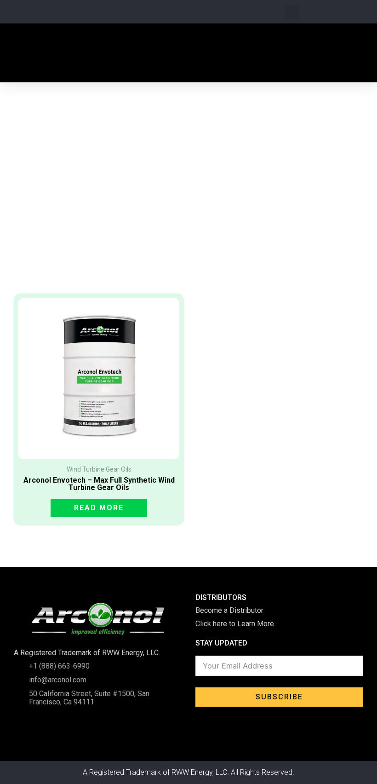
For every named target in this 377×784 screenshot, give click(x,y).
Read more (99, 507)
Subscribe (279, 696)
